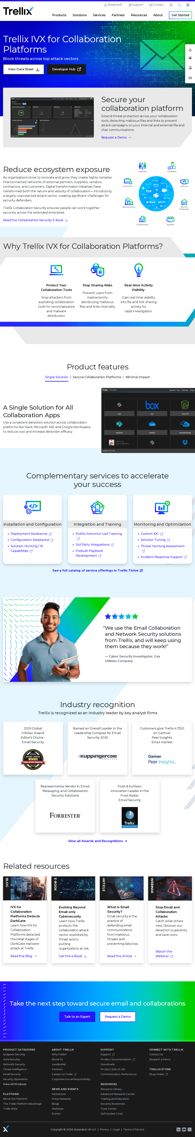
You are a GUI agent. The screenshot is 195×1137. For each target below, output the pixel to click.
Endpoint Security (14, 1054)
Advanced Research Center (118, 1093)
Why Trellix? (59, 1054)
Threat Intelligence (15, 1069)
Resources (139, 15)
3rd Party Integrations (92, 544)
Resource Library (111, 1089)
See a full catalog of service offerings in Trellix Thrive (95, 570)
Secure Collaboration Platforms (97, 377)
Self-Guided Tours (112, 1113)
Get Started (180, 15)
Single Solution (57, 377)
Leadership (59, 1064)
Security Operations (15, 1079)
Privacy (104, 1129)
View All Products (14, 1084)
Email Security (12, 1074)
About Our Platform (15, 1098)
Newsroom (59, 1093)
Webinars (58, 1108)
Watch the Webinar (164, 954)
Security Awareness (113, 1103)
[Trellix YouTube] (184, 1129)
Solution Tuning (153, 540)
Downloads (108, 1064)
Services (99, 15)
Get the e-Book (70, 956)
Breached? (115, 4)
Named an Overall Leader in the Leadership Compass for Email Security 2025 (97, 733)
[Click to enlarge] (52, 117)
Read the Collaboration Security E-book (33, 220)
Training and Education (115, 1098)
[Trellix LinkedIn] (178, 1129)
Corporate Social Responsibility (71, 1079)
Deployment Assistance (29, 534)
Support (137, 4)
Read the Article (119, 956)
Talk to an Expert (77, 1016)
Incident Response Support (162, 557)
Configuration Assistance (30, 540)
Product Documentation (116, 1059)
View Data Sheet (21, 69)
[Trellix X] (189, 1129)
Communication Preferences (119, 1074)
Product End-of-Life (113, 1069)
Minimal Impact (138, 377)
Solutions (80, 15)
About (158, 15)
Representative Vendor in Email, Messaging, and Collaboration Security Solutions (65, 791)
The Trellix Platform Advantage (22, 1103)
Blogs (55, 1103)
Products (59, 15)
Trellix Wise (10, 1108)
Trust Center (109, 1108)
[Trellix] (6, 1129)
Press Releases (61, 1098)
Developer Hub (63, 69)
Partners (118, 15)
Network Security (14, 1064)
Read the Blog (21, 956)
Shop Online (156, 1074)
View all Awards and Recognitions (95, 841)
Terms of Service (133, 1129)
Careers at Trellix (62, 1074)
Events (56, 1113)
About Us (57, 1059)
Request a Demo (114, 137)
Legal (116, 1129)
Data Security (11, 1059)
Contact (158, 4)
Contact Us (156, 1054)
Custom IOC (150, 534)
